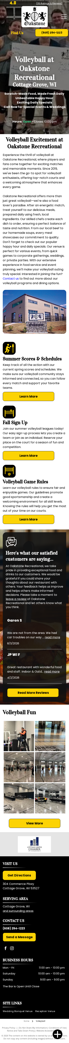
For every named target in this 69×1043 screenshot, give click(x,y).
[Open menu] (64, 16)
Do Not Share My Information (33, 1027)
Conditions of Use (57, 1027)
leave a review (16, 599)
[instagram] (12, 949)
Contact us (11, 278)
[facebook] (5, 949)
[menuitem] (19, 1011)
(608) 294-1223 (14, 928)
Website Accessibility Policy (49, 1030)
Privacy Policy (8, 1027)
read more (52, 637)
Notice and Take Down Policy (21, 1030)
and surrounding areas (18, 911)
